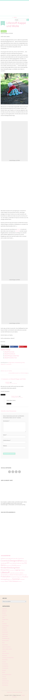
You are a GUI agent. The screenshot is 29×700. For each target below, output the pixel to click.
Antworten (3, 394)
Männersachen (5, 653)
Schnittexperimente (6, 674)
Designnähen (11, 362)
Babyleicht (11, 558)
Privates (4, 662)
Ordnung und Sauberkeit (8, 657)
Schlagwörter (5, 555)
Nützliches (4, 655)
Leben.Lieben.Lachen (7, 649)
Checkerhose (21, 558)
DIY (8, 563)
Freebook (4, 628)
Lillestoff (17, 231)
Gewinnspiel (5, 634)
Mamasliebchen (16, 573)
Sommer (16, 579)
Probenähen (5, 576)
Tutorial (4, 676)
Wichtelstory (5, 685)
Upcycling (4, 678)
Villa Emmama (5, 681)
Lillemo (23, 570)
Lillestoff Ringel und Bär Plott (11, 355)
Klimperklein (5, 570)
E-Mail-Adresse (7, 440)
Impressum (9, 692)
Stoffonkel (22, 579)
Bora (15, 558)
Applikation (3, 558)
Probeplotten (14, 577)
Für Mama (4, 630)
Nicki (8, 574)
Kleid (23, 362)
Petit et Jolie (24, 574)
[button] (5, 347)
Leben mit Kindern (6, 647)
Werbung (4, 31)
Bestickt (4, 613)
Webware (15, 581)
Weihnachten (5, 683)
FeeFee (18, 229)
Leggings (17, 570)
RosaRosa (25, 577)
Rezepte (4, 670)
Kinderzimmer (5, 640)
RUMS (3, 672)
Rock (21, 576)
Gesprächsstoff (9, 565)
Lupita (11, 573)
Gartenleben (5, 632)
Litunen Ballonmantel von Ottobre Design (18, 373)
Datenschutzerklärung (17, 692)
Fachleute (4, 623)
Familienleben (5, 625)
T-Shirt (10, 581)
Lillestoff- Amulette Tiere (10, 357)
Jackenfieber (5, 636)
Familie (11, 563)
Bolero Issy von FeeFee (6, 371)
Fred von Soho (20, 563)
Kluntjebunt (12, 570)
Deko (3, 617)
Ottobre (12, 574)
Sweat (6, 581)
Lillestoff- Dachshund (9, 353)
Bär (17, 558)
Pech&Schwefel (18, 574)
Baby (7, 558)
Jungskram (18, 565)
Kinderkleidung (18, 362)
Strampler (3, 581)
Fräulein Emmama (15, 396)
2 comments (8, 364)
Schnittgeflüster (5, 579)
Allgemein (4, 609)
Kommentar (6, 421)
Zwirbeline (7, 382)
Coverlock (5, 560)
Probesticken (5, 668)
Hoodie (14, 565)
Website (5, 445)
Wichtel (20, 581)
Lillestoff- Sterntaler (9, 352)
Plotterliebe (5, 659)
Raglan (18, 577)
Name (5, 435)
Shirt (11, 579)
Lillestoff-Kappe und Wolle (16, 24)
